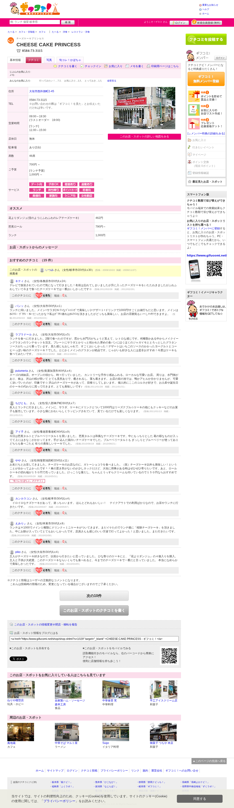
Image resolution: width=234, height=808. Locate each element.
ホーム (205, 13)
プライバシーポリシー (114, 770)
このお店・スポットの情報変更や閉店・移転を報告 (45, 624)
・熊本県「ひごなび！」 (105, 782)
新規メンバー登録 (206, 22)
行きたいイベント (203, 147)
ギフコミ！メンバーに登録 (203, 228)
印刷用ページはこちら (165, 66)
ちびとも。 (22, 403)
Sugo (105, 743)
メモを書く (137, 66)
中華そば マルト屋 (66, 743)
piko (18, 552)
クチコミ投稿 (89, 770)
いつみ (49, 270)
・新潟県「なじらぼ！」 (105, 786)
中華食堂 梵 (109, 700)
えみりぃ (20, 523)
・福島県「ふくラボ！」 (62, 786)
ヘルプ (205, 9)
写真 (49, 60)
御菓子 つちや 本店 (161, 743)
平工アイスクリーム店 (163, 700)
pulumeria (21, 370)
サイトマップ (55, 770)
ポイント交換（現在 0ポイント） (204, 163)
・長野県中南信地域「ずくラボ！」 (198, 786)
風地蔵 (11, 743)
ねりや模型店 (15, 700)
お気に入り (115, 66)
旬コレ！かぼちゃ (70, 60)
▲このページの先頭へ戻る (209, 761)
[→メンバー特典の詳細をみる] (206, 133)
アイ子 (19, 431)
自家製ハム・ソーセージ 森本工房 (70, 702)
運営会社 (156, 770)
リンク (135, 770)
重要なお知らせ (210, 5)
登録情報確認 (200, 173)
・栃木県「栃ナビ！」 (61, 782)
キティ (19, 281)
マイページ (199, 154)
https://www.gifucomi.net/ (207, 255)
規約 (145, 770)
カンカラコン (23, 498)
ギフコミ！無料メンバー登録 (206, 79)
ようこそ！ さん (156, 22)
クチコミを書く (67, 66)
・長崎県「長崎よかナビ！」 (195, 782)
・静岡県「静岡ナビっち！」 (151, 782)
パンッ (19, 306)
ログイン (179, 22)
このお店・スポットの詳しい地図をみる (144, 136)
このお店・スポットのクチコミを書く (94, 610)
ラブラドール (23, 334)
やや (18, 460)
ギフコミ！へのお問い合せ (181, 770)
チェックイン (93, 66)
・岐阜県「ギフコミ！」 (149, 786)
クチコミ (33, 60)
